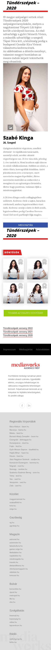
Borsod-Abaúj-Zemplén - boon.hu (24, 436)
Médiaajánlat (26, 349)
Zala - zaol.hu (15, 485)
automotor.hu (15, 542)
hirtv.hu (13, 506)
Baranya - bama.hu (18, 430)
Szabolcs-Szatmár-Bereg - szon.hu (25, 472)
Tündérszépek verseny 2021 (18, 331)
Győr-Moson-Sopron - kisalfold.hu (24, 449)
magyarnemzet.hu (17, 499)
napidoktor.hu (15, 556)
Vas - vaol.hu (15, 479)
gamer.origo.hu (16, 549)
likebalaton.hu (15, 552)
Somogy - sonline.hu (18, 469)
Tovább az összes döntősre (25, 313)
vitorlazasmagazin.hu (19, 569)
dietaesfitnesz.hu (17, 565)
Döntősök (11, 252)
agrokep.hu (14, 526)
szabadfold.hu (16, 502)
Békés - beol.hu (16, 433)
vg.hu (12, 522)
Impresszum (9, 349)
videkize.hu (14, 572)
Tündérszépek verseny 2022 (18, 328)
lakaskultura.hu (16, 546)
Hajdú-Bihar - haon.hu (19, 453)
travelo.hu (14, 562)
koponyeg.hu (15, 619)
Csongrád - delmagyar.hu (20, 440)
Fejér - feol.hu (16, 446)
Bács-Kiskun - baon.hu (19, 426)
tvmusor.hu (14, 575)
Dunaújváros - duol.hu (19, 443)
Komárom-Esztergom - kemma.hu (24, 463)
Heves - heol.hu (16, 456)
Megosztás (25, 225)
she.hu (12, 602)
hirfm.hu (13, 642)
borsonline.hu (15, 589)
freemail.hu (14, 615)
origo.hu (13, 509)
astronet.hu (14, 539)
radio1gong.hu (16, 639)
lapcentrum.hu (16, 625)
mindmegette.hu (17, 559)
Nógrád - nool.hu (17, 466)
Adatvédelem (43, 349)
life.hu (12, 599)
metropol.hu (15, 595)
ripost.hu (13, 592)
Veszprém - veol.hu (18, 482)
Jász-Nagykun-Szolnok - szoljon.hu (25, 459)
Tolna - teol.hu (16, 476)
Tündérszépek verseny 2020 (18, 335)
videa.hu (13, 622)
